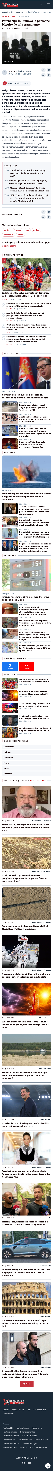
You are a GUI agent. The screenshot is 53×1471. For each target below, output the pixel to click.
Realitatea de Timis (25, 1440)
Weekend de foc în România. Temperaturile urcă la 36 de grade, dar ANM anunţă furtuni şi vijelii (26, 1024)
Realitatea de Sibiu (9, 1440)
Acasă (6, 12)
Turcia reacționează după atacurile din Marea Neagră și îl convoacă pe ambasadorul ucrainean (26, 496)
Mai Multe (27, 1384)
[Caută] (41, 4)
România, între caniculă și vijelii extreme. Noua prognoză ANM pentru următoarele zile (28, 304)
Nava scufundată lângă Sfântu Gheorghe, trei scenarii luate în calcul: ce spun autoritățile (26, 975)
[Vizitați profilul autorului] (4, 72)
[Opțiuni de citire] (48, 1466)
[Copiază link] (43, 70)
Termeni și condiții (17, 1410)
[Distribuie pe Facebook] (49, 70)
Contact (6, 1410)
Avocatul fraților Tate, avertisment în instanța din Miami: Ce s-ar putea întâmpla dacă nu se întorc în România (25, 1374)
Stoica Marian (45, 1018)
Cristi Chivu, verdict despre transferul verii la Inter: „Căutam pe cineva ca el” (25, 1125)
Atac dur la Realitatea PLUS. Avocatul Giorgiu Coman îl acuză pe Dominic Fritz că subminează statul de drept (34, 510)
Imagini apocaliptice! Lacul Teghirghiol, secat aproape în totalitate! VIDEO (28, 182)
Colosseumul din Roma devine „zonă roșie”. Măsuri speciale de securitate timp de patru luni (25, 1323)
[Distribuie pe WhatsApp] (43, 75)
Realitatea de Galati (42, 1440)
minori (20, 234)
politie (6, 230)
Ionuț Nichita (45, 1119)
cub (27, 230)
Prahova (17, 230)
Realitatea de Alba (26, 1448)
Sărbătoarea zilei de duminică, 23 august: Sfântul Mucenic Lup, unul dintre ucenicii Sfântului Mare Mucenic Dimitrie (26, 339)
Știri (12, 12)
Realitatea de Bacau (10, 1432)
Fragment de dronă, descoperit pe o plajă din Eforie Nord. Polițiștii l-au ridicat (25, 927)
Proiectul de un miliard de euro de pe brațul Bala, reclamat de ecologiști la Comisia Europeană (24, 1075)
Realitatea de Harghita (27, 1432)
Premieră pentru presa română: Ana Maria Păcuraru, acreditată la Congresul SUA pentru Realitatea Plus (26, 1174)
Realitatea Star (37, 1428)
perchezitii (8, 234)
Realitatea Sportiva (22, 1428)
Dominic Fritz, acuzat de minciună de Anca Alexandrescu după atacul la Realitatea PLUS (34, 522)
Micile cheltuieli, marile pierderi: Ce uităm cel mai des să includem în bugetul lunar (35, 623)
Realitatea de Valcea (10, 1448)
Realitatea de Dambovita (11, 1444)
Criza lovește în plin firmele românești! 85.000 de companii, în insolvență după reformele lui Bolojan (34, 636)
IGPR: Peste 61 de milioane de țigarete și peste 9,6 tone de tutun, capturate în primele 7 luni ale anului (29, 198)
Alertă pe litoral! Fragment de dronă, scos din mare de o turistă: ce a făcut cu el (29, 189)
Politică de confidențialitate (36, 1410)
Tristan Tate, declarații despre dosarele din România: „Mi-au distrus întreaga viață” (25, 1223)
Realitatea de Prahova (41, 821)
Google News (9, 245)
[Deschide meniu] (48, 4)
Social (4, 299)
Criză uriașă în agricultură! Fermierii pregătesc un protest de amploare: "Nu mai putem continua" (24, 878)
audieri (36, 230)
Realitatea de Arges (30, 1444)
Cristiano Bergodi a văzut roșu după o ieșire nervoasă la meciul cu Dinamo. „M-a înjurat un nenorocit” (28, 327)
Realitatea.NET (8, 1428)
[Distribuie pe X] (49, 75)
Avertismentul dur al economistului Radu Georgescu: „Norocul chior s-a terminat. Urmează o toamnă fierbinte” (34, 611)
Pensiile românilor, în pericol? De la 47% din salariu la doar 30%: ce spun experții (34, 648)
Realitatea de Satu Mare (11, 1436)
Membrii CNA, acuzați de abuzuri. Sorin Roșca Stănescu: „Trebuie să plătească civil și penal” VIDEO (26, 827)
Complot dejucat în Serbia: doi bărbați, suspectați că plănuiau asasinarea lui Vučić (28, 173)
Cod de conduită (8, 1414)
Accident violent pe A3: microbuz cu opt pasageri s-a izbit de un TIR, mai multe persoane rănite (25, 315)
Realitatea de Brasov (29, 1436)
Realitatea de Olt (41, 1448)
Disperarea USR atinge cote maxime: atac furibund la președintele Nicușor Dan (32, 444)
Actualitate (19, 12)
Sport (8, 332)
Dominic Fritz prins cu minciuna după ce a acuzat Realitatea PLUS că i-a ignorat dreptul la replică (35, 534)
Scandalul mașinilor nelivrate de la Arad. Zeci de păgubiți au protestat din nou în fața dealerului (26, 1272)
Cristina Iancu (23, 71)
